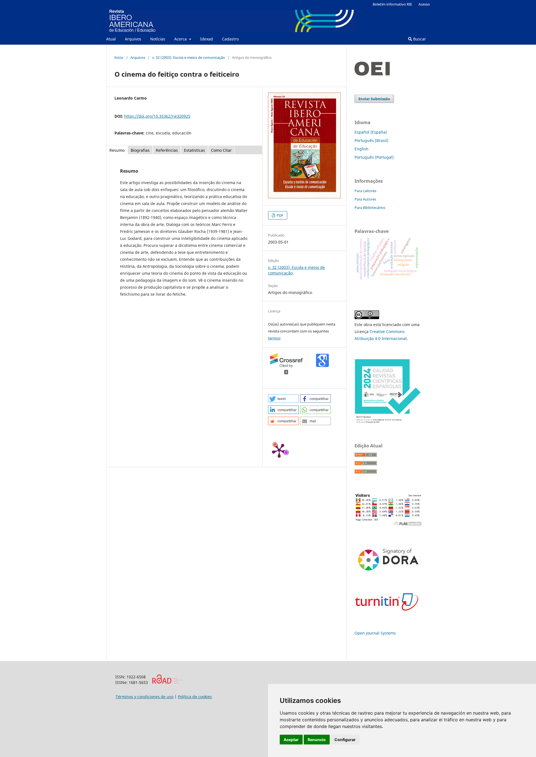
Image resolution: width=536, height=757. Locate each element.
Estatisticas (194, 150)
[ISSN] (166, 682)
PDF (279, 215)
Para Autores (365, 199)
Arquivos (133, 39)
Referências (167, 150)
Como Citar (221, 150)
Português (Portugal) (374, 157)
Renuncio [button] (317, 739)
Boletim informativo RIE (392, 4)
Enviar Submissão (374, 98)
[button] (283, 398)
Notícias (157, 39)
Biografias (140, 150)
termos (274, 338)
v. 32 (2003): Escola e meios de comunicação (188, 57)
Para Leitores (365, 190)
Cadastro (230, 39)
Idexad (206, 39)
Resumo (117, 150)
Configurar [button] (345, 739)
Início (118, 57)
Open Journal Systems (375, 633)
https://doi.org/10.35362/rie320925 (157, 116)
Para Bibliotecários (370, 207)
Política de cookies (195, 696)
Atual (111, 39)
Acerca (181, 39)
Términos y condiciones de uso (144, 696)
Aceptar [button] (291, 739)
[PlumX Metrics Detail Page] (279, 450)
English (361, 148)
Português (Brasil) (371, 140)
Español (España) (371, 132)
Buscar (419, 39)
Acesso (424, 4)
